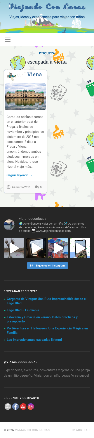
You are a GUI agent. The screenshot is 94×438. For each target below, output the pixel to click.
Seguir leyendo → (19, 175)
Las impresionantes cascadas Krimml (34, 340)
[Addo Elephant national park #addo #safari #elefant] (36, 248)
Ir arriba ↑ (81, 430)
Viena (34, 74)
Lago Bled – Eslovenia (23, 310)
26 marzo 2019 (21, 187)
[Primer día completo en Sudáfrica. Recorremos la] (58, 248)
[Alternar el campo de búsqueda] (86, 39)
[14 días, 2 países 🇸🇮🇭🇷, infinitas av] (80, 248)
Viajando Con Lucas (47, 6)
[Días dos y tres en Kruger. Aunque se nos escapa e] (14, 248)
